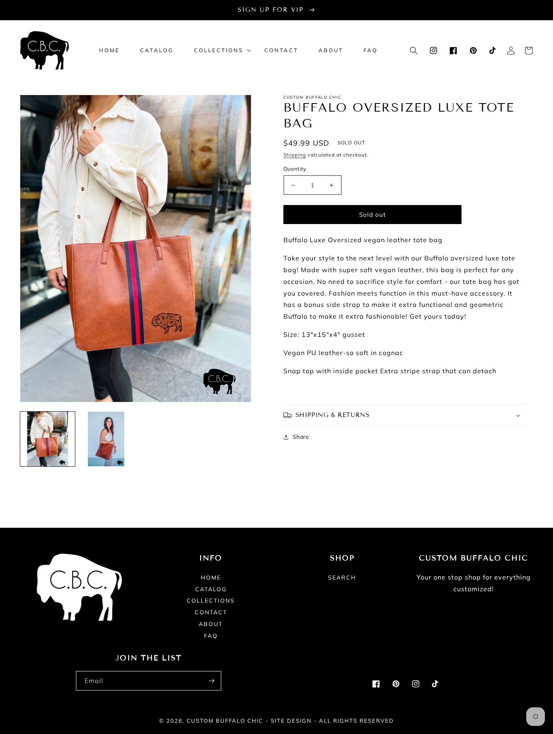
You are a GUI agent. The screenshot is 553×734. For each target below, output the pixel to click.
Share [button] (301, 436)
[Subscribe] (212, 681)
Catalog (211, 589)
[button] (219, 50)
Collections (211, 600)
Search (342, 578)
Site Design (291, 720)
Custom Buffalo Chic (225, 720)
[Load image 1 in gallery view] (47, 439)
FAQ (211, 635)
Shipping (294, 155)
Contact (211, 612)
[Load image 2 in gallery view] (106, 439)
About (211, 624)
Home (211, 578)
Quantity (294, 168)
